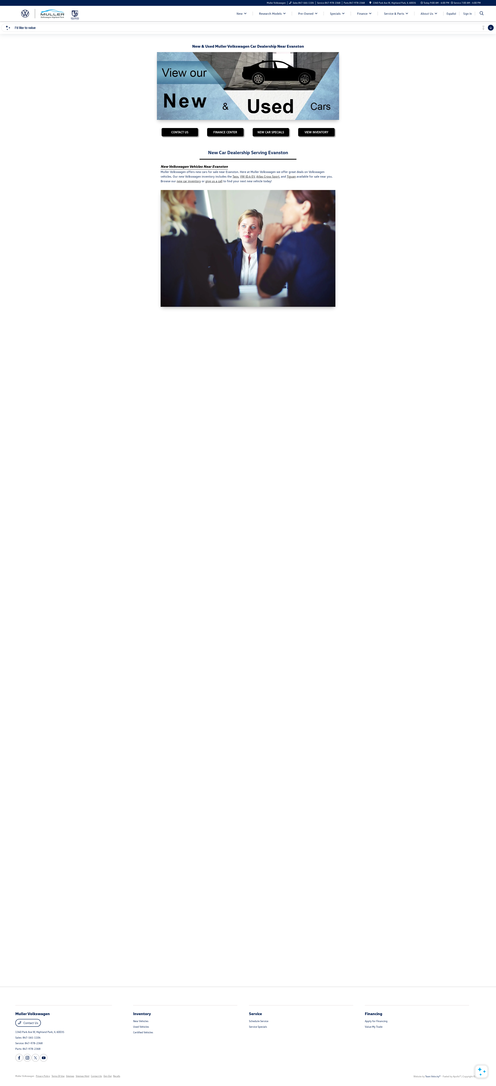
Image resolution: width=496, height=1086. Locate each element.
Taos (235, 176)
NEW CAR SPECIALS (270, 132)
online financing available (220, 383)
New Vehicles (140, 1021)
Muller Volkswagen (24, 1076)
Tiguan (291, 176)
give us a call (213, 181)
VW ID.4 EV (247, 176)
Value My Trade (373, 1026)
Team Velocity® (433, 1076)
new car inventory (189, 181)
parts (316, 846)
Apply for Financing (376, 1021)
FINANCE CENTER (225, 132)
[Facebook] (19, 1058)
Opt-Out (107, 1076)
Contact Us (30, 1023)
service (301, 846)
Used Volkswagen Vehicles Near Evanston (195, 332)
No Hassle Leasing (176, 520)
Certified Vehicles (143, 1032)
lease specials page (248, 530)
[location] (370, 2)
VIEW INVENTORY (316, 132)
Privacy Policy (43, 1076)
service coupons (222, 850)
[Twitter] (35, 1058)
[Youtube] (43, 1058)
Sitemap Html (82, 1076)
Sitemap (70, 1076)
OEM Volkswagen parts (270, 855)
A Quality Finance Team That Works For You (196, 378)
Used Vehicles (141, 1026)
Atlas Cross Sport (267, 176)
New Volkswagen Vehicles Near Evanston (194, 166)
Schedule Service (258, 1021)
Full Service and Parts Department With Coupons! (201, 840)
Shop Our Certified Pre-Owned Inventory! (194, 671)
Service (255, 1013)
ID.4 (163, 530)
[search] (482, 13)
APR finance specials (297, 383)
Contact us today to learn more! (255, 860)
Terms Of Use (58, 1076)
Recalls (116, 1076)
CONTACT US (179, 132)
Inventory (142, 1013)
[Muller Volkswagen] (42, 13)
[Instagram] (27, 1058)
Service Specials (258, 1026)
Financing (373, 1013)
